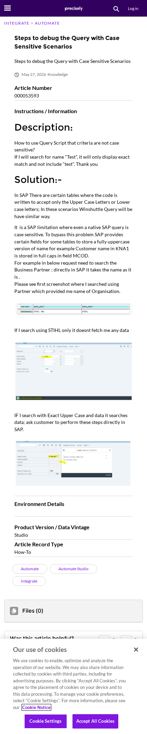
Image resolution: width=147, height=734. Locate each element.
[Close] (136, 649)
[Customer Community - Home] (73, 8)
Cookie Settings (45, 721)
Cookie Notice (36, 707)
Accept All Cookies (95, 721)
